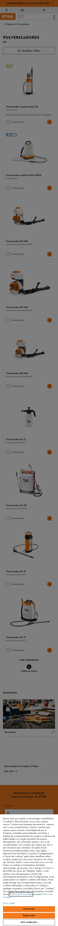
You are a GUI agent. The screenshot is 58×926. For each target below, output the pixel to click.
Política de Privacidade (21, 894)
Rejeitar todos (29, 915)
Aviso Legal (9, 903)
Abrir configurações (29, 922)
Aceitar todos (29, 909)
